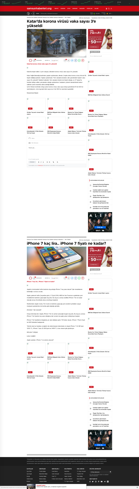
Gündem (63, 8)
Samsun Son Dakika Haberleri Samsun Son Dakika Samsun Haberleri (45, 17)
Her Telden (68, 17)
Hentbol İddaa (42, 476)
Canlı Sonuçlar (55, 473)
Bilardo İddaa (42, 478)
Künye (28, 476)
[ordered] (47, 162)
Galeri (96, 8)
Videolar (89, 8)
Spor (68, 8)
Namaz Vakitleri (68, 478)
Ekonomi (74, 8)
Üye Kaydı (29, 473)
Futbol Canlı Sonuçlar (57, 478)
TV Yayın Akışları (68, 481)
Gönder (32, 162)
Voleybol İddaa (43, 481)
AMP (78, 481)
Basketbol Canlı (81, 478)
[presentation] (31, 13)
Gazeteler (66, 471)
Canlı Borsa (55, 471)
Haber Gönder (68, 476)
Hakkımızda (30, 478)
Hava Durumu (67, 473)
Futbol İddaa (42, 471)
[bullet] (49, 162)
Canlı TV (54, 476)
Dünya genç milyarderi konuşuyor (49, 13)
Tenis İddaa (80, 476)
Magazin (82, 8)
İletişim (28, 481)
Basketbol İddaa (43, 473)
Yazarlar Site (80, 473)
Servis (56, 8)
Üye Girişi (29, 471)
